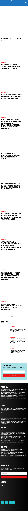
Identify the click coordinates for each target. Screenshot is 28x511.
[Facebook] (2, 502)
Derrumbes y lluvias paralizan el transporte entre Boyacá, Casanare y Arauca (12, 430)
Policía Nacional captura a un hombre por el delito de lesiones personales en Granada (13, 416)
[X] (10, 502)
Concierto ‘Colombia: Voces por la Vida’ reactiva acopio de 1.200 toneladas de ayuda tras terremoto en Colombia (17, 340)
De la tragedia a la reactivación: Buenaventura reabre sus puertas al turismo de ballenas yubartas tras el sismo (11, 216)
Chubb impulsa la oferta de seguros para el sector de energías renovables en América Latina (13, 396)
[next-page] (4, 358)
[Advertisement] (14, 20)
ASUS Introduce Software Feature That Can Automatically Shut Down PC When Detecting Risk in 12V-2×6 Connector (13, 399)
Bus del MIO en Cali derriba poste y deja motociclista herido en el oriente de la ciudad (17, 351)
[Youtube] (13, 502)
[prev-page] (2, 358)
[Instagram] (6, 502)
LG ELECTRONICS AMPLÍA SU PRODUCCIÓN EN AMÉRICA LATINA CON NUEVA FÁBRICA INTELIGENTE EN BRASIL (13, 390)
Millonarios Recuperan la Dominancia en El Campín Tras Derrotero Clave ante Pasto (13, 459)
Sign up (14, 375)
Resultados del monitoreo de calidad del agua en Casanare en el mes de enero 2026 (12, 443)
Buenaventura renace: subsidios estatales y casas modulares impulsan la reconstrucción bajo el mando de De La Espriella (18, 329)
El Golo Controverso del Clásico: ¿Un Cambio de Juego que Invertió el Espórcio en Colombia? (13, 453)
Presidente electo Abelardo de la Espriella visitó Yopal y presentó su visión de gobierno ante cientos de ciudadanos (13, 437)
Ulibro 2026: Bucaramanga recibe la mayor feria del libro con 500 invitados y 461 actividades (11, 96)
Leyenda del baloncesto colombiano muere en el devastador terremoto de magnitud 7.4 (11, 450)
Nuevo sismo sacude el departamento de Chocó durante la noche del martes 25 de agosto (11, 156)
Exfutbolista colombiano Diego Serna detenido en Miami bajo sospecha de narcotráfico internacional (13, 461)
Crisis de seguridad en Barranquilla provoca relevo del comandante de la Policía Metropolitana (11, 306)
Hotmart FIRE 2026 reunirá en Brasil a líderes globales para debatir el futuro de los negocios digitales (13, 393)
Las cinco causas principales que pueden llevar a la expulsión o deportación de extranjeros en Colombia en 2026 (11, 186)
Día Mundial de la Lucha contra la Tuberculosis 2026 (12, 440)
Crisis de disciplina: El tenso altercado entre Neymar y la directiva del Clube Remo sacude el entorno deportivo (13, 456)
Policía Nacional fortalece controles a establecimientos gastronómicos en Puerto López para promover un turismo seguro (13, 422)
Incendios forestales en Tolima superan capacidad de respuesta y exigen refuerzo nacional (11, 66)
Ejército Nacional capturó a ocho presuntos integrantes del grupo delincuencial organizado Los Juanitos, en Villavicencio (13, 409)
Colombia (3, 62)
